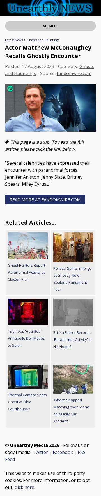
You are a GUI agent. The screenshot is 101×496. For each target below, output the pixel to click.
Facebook (63, 452)
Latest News (14, 40)
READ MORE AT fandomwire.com (45, 199)
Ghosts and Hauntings (43, 40)
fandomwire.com (74, 73)
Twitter (40, 452)
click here (24, 487)
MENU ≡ (50, 26)
